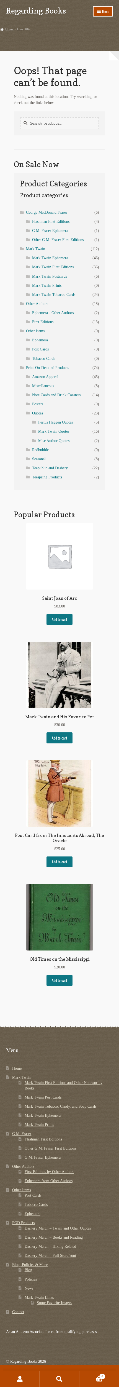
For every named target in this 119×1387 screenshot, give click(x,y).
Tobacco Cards (43, 359)
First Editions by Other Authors (49, 1172)
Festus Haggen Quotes (55, 422)
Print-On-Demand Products (47, 368)
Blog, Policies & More (30, 1265)
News (29, 1288)
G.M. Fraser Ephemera (50, 231)
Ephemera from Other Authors (49, 1181)
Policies (31, 1279)
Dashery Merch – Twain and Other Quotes (58, 1228)
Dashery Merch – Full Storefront (50, 1256)
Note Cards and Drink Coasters (56, 395)
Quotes (37, 413)
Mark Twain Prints (46, 285)
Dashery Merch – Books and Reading (54, 1237)
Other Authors (37, 304)
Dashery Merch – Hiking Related (50, 1246)
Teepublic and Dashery (50, 468)
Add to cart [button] (59, 619)
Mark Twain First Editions (53, 267)
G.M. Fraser (21, 1134)
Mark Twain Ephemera (50, 258)
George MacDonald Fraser (46, 212)
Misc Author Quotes (53, 441)
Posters (37, 404)
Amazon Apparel (45, 377)
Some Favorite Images (54, 1303)
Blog (28, 1270)
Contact (18, 1312)
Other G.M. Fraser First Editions (58, 240)
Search (59, 1379)
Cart (91, 1375)
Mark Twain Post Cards (43, 1097)
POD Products (23, 1223)
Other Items (35, 331)
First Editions (42, 322)
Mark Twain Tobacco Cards (53, 295)
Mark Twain (35, 249)
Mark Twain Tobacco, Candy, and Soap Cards (60, 1106)
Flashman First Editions (50, 221)
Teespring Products (47, 477)
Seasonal (39, 459)
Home (9, 29)
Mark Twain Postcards (49, 276)
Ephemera (40, 340)
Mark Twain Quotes (53, 431)
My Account (20, 1379)
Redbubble (40, 450)
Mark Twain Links (39, 1297)
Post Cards (40, 349)
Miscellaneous (43, 386)
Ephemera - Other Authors (53, 313)
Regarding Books (36, 10)
